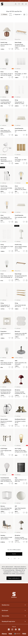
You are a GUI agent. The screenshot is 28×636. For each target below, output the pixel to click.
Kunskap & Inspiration (8, 621)
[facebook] (9, 629)
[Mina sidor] (15, 4)
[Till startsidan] (2, 4)
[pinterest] (16, 629)
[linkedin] (19, 629)
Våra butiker (5, 616)
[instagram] (12, 629)
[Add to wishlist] (9, 49)
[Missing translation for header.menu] (26, 4)
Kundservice (5, 605)
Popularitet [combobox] (17, 14)
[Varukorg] (22, 4)
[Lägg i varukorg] (12, 49)
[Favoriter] (19, 4)
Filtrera (5, 14)
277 (15, 558)
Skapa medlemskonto (14, 578)
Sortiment (5, 610)
